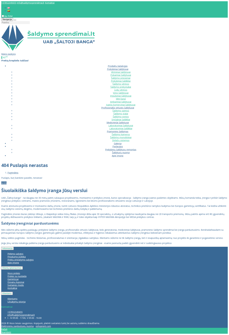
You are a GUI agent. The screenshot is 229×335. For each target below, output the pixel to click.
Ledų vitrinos (120, 89)
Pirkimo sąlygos (15, 253)
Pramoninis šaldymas (117, 131)
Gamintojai (13, 279)
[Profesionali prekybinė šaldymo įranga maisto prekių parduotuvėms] (48, 51)
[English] (8, 8)
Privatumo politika (16, 256)
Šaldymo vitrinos (120, 83)
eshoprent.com (43, 326)
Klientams (7, 293)
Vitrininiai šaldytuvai (121, 72)
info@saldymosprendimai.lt (30, 2)
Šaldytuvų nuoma (121, 152)
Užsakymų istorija (16, 301)
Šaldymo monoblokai (120, 137)
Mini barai (121, 98)
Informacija (7, 248)
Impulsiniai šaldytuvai (120, 95)
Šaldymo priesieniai (120, 78)
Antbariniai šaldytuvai (120, 101)
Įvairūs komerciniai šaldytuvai (120, 104)
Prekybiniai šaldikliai (121, 80)
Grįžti (4, 182)
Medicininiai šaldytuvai (118, 122)
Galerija (118, 143)
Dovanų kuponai (15, 282)
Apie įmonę (117, 155)
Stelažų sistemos (120, 140)
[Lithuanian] (8, 11)
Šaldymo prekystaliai (120, 86)
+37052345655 (8, 2)
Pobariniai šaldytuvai (120, 75)
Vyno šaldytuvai (121, 92)
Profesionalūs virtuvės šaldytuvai (117, 107)
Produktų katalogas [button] (118, 66)
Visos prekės (13, 273)
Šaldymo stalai (120, 113)
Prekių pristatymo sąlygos (20, 259)
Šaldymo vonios (121, 116)
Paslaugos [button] (117, 146)
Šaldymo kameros (121, 134)
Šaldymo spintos (120, 110)
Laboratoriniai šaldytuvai (120, 125)
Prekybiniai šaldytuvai (117, 69)
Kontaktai (50, 2)
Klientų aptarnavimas (11, 268)
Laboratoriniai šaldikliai (120, 128)
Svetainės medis (15, 285)
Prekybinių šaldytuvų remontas (120, 149)
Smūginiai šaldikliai (121, 119)
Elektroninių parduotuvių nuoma (17, 326)
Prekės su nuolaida (16, 276)
